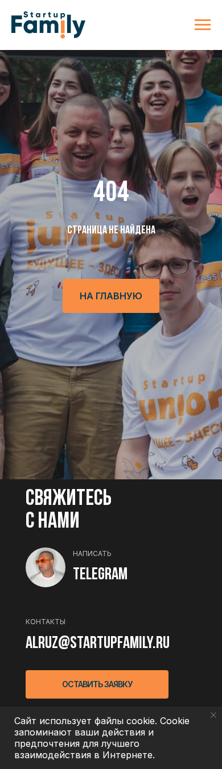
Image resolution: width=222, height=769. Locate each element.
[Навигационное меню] (203, 25)
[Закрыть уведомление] (213, 715)
